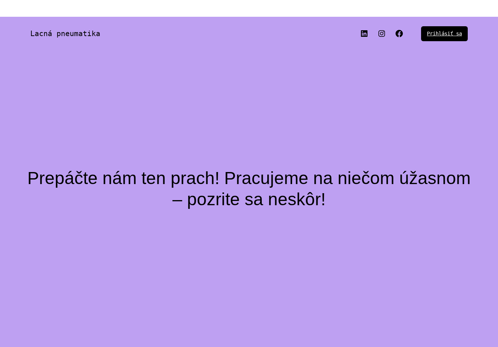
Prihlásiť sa (444, 33)
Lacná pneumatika (65, 33)
